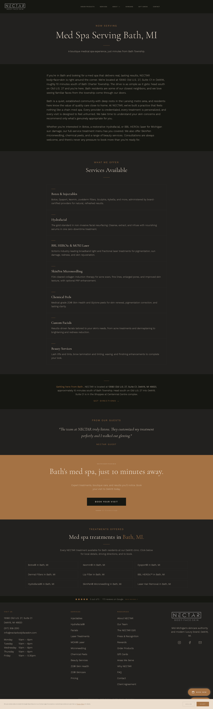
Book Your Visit (106, 501)
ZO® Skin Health (80, 666)
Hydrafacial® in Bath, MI (41, 584)
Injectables (76, 618)
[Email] (200, 642)
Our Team (122, 624)
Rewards (122, 642)
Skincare (129, 6)
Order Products (88, 6)
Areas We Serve (125, 660)
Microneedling (78, 648)
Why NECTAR (124, 666)
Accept (203, 704)
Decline (188, 704)
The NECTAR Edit (126, 630)
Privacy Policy (80, 704)
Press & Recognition (128, 636)
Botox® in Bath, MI (38, 565)
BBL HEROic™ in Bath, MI (151, 574)
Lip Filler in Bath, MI (94, 574)
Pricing (74, 678)
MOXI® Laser (78, 642)
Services (103, 6)
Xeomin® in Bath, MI (94, 565)
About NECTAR (125, 618)
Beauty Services (79, 660)
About (115, 6)
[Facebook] (189, 642)
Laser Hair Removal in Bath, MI (154, 584)
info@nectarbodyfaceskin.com (20, 632)
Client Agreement (126, 684)
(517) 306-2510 (11, 628)
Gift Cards (143, 6)
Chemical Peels (79, 654)
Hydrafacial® (78, 624)
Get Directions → (106, 401)
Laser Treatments (80, 636)
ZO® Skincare (78, 672)
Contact (156, 6)
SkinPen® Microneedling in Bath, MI (102, 584)
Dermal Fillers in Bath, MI (41, 574)
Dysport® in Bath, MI (149, 565)
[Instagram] (179, 642)
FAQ (119, 672)
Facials (74, 630)
